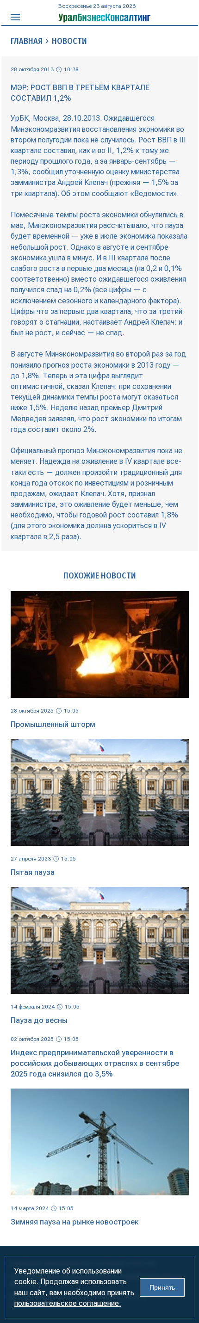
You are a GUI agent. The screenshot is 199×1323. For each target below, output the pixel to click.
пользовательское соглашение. (67, 1303)
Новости (69, 41)
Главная (27, 41)
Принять (162, 1287)
